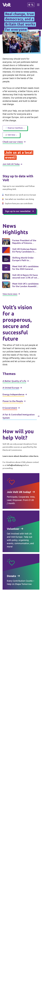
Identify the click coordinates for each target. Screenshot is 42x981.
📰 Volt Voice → (11, 135)
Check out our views (13, 141)
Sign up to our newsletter (18, 211)
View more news (10, 294)
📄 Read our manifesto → (15, 128)
